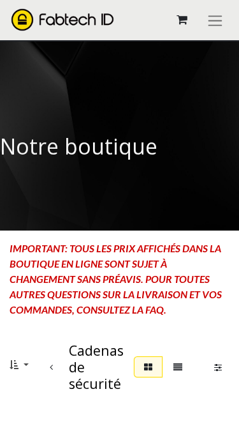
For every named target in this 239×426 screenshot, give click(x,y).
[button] (19, 364)
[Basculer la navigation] (215, 20)
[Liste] (178, 367)
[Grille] (148, 367)
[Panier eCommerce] (182, 20)
